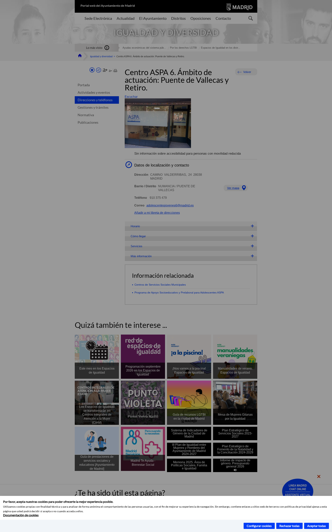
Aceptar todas (316, 526)
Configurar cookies (259, 526)
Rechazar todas (289, 526)
